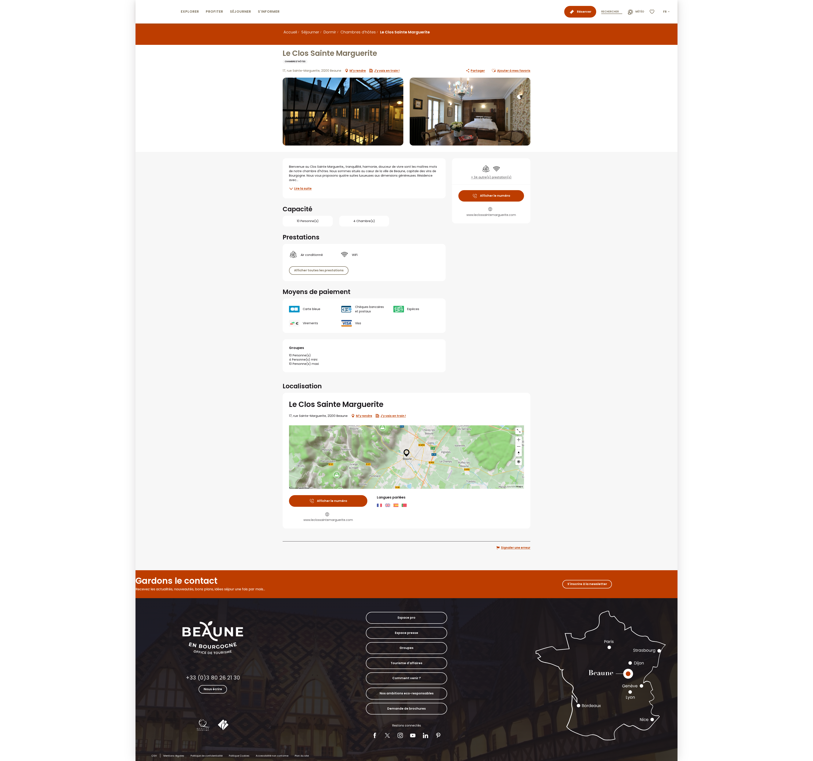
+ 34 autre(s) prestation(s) (491, 177)
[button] (666, 12)
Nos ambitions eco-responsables (407, 693)
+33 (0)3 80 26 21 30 (213, 677)
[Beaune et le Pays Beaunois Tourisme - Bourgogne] (157, 12)
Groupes (406, 648)
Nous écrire (213, 689)
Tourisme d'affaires (406, 663)
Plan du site (302, 755)
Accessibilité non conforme (272, 755)
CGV (154, 755)
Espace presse (406, 633)
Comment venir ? (406, 678)
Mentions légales (173, 755)
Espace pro (406, 617)
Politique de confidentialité (207, 755)
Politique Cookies (239, 755)
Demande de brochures (406, 708)
